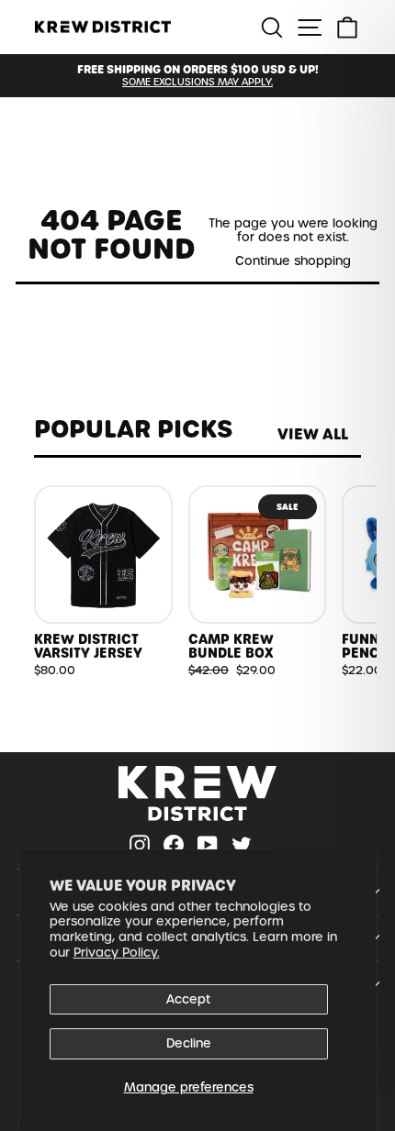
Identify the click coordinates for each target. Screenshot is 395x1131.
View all (312, 434)
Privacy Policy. (116, 952)
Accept (188, 999)
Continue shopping (293, 261)
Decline (188, 1043)
